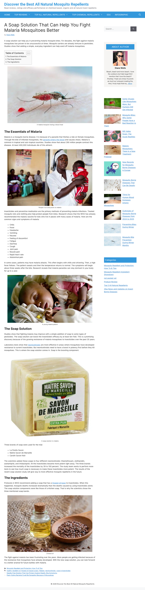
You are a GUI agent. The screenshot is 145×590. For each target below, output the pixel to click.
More (130, 83)
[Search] (133, 29)
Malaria (41, 571)
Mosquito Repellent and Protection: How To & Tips (25, 568)
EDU (109, 14)
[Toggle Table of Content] (27, 53)
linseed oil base (59, 483)
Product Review (110, 282)
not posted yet (110, 278)
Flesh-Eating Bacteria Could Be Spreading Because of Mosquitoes (30, 575)
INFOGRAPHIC (121, 14)
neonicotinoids (34, 345)
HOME (7, 14)
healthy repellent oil (13, 571)
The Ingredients (13, 62)
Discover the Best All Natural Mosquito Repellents (46, 4)
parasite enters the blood (54, 140)
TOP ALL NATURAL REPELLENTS (49, 14)
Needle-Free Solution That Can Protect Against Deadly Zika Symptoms (32, 573)
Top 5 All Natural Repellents (116, 285)
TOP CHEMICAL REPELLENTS (85, 14)
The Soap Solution (14, 59)
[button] (140, 15)
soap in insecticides (63, 571)
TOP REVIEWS (20, 14)
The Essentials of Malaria (16, 56)
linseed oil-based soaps (29, 571)
